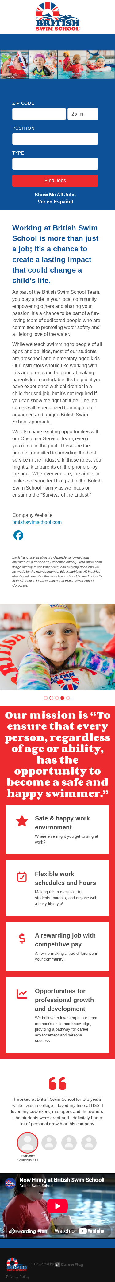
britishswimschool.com (37, 522)
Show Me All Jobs (55, 194)
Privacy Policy (17, 1277)
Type (18, 153)
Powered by (44, 1264)
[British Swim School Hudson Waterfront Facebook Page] (18, 535)
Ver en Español (55, 201)
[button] (46, 698)
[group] (57, 647)
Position (23, 128)
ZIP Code (23, 103)
